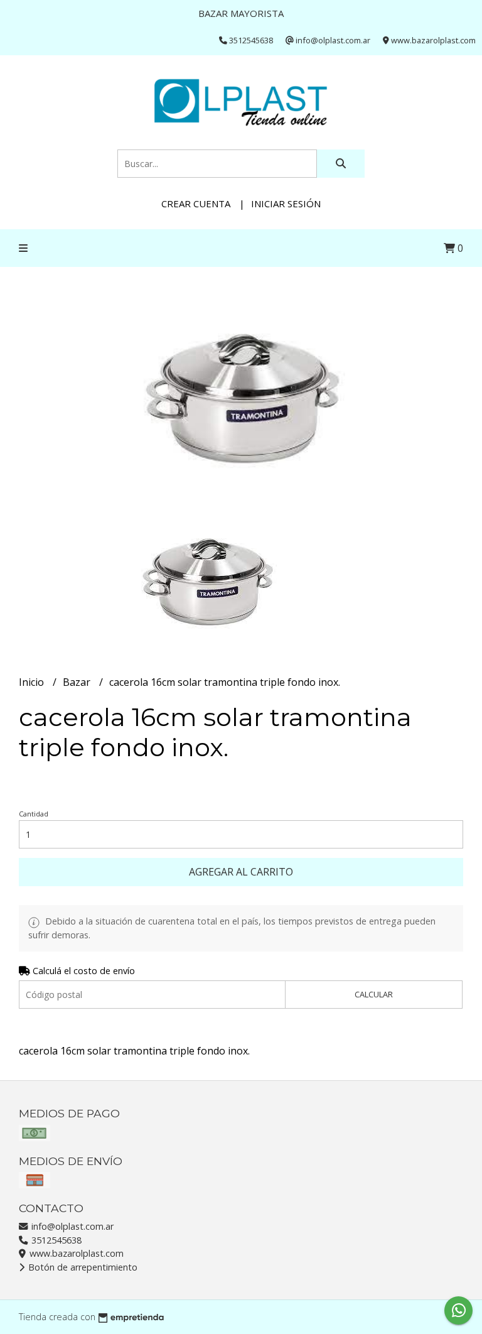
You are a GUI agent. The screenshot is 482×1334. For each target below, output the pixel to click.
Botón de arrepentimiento (81, 1267)
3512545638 (55, 1240)
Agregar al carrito (241, 872)
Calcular (374, 994)
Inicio (32, 682)
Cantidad (33, 813)
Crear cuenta (195, 203)
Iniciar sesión (286, 203)
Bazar (78, 682)
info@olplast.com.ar (71, 1226)
